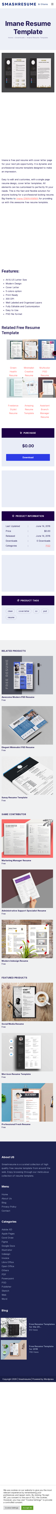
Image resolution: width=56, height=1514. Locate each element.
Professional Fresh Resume (16, 1124)
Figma (5, 1241)
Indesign (6, 1254)
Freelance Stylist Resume (13, 409)
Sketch (5, 1290)
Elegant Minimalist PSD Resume (18, 747)
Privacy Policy (9, 1206)
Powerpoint (8, 1278)
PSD (48, 545)
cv (36, 611)
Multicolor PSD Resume (44, 371)
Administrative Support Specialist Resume (24, 910)
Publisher (6, 1286)
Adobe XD (7, 1229)
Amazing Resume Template (29, 409)
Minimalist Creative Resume (29, 371)
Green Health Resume (13, 371)
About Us (7, 1198)
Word (4, 1299)
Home (10, 37)
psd (45, 611)
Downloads (20, 37)
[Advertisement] (28, 130)
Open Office (8, 1266)
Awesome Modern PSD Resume (18, 697)
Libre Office (8, 1262)
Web (4, 1294)
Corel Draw (7, 1237)
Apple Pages (8, 1233)
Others (5, 1270)
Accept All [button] (27, 1508)
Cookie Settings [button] (11, 1508)
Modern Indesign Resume (15, 961)
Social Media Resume (13, 1024)
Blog (4, 1202)
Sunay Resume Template (14, 797)
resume (11, 617)
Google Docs (8, 1245)
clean (10, 611)
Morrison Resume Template (16, 1074)
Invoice (5, 1258)
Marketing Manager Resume (16, 860)
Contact (6, 1210)
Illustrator (7, 1250)
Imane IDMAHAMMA (27, 198)
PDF (4, 1274)
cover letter (24, 611)
